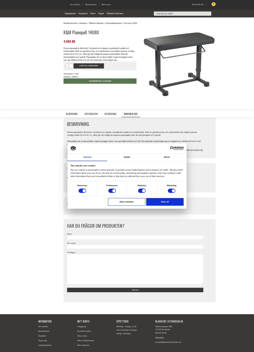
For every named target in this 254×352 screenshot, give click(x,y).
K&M (76, 74)
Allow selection (126, 202)
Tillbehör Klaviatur (114, 13)
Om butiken (75, 4)
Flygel (101, 13)
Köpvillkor (42, 336)
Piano (93, 13)
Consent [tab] (87, 157)
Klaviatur (83, 23)
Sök (214, 14)
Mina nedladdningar (85, 340)
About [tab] (167, 157)
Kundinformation (84, 331)
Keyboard (83, 13)
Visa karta (159, 337)
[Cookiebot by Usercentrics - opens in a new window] (172, 148)
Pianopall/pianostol (114, 23)
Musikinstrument (70, 23)
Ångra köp (42, 340)
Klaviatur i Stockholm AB (51, 4)
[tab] (72, 114)
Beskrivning (72, 114)
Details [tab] (127, 157)
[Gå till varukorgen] (209, 5)
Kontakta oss (131, 114)
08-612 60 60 (197, 4)
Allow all (165, 202)
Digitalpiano (70, 13)
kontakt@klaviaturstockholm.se (168, 342)
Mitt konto (106, 4)
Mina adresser (83, 345)
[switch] (112, 191)
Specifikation (91, 114)
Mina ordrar (82, 336)
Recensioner (111, 114)
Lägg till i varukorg (89, 66)
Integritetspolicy (44, 345)
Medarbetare (91, 4)
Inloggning (81, 326)
